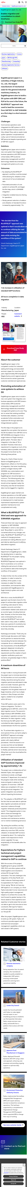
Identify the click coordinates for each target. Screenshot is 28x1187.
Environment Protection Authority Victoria (15, 1091)
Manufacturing (6, 61)
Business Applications (8, 54)
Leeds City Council (13, 1005)
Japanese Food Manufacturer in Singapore (15, 1052)
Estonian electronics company (13, 965)
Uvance (19, 54)
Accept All (13, 1183)
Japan (3, 57)
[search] (22, 2)
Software (4, 68)
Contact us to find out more (14, 1147)
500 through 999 (12, 57)
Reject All (13, 1180)
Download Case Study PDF (14, 22)
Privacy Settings (13, 1176)
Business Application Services (10, 65)
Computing (16, 61)
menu (18, 45)
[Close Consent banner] (24, 1164)
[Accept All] (6, 1172)
